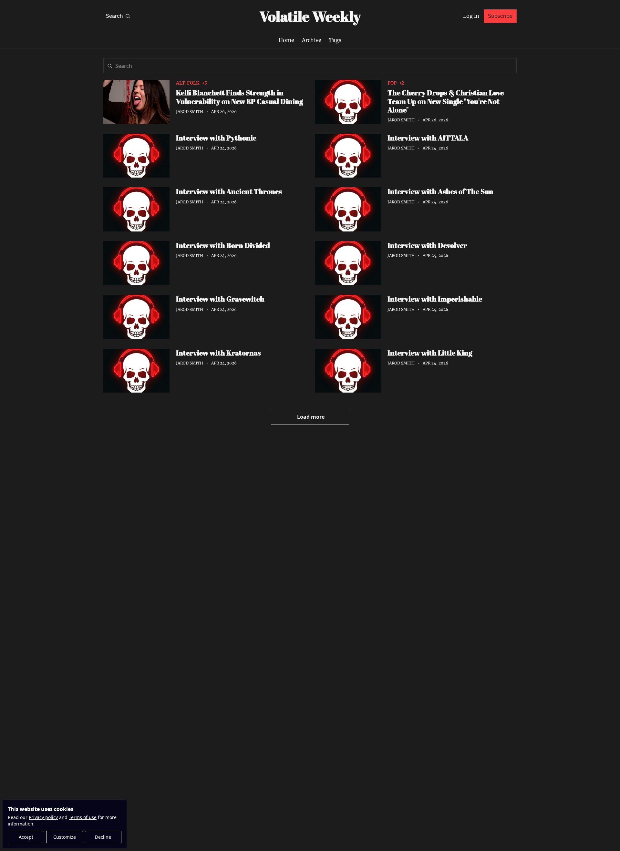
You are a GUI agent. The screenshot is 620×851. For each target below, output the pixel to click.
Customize (64, 837)
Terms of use (83, 817)
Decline (103, 837)
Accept (26, 837)
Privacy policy (43, 817)
